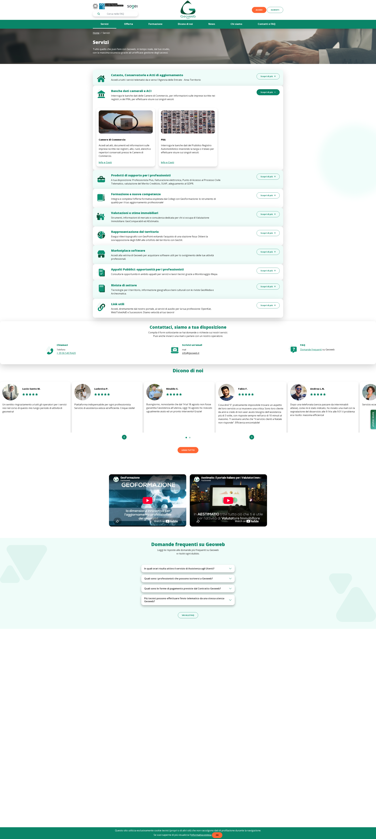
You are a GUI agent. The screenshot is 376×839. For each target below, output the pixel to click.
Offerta (128, 24)
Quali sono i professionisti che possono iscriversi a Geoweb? (178, 578)
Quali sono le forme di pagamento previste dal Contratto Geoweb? (182, 588)
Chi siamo (236, 24)
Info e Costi (105, 162)
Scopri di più (267, 76)
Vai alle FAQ (188, 615)
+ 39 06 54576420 (66, 353)
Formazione (155, 24)
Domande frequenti (311, 349)
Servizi (105, 24)
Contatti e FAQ (266, 24)
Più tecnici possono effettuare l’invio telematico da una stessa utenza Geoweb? (184, 600)
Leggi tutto (188, 450)
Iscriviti (275, 10)
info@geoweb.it (190, 353)
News (211, 24)
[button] (186, 437)
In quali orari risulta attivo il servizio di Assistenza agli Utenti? (179, 568)
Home (96, 33)
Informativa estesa (201, 835)
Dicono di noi (185, 24)
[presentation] (124, 437)
